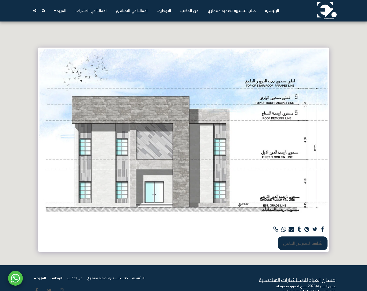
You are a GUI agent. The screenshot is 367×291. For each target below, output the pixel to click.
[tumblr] (299, 229)
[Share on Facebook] (322, 229)
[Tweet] (315, 229)
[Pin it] (307, 229)
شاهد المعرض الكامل (302, 243)
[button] (35, 11)
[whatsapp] (283, 229)
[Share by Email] (291, 229)
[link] (276, 229)
